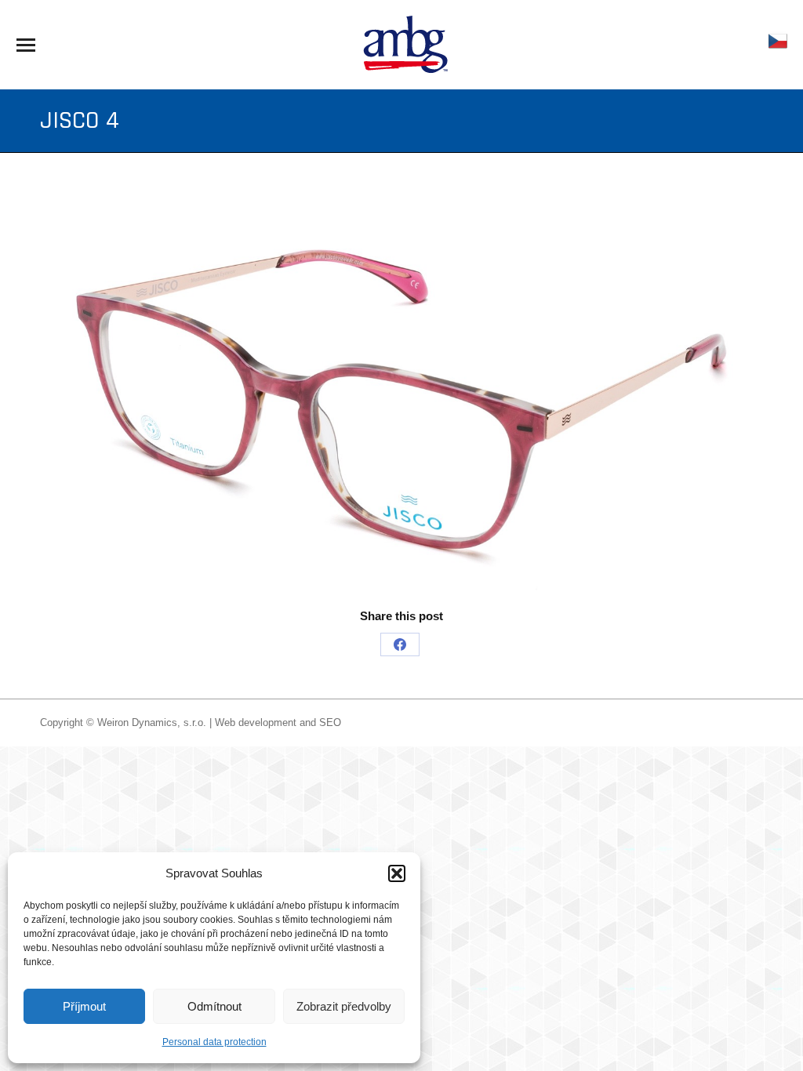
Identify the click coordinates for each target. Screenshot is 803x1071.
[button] (397, 873)
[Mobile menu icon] (26, 45)
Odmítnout (214, 1006)
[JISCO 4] (401, 395)
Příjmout (84, 1006)
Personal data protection (214, 1042)
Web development (255, 722)
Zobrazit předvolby (343, 1006)
